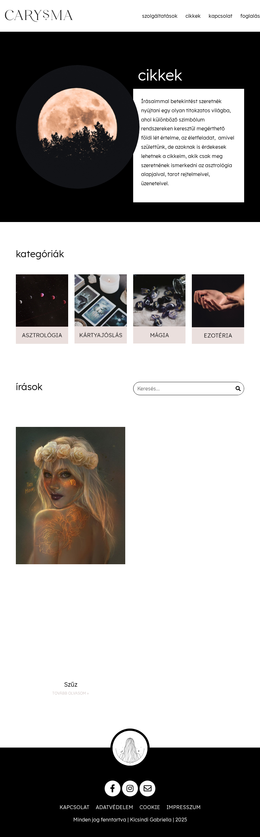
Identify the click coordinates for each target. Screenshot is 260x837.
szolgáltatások (160, 16)
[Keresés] (238, 388)
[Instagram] (130, 788)
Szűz (70, 684)
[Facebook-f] (112, 788)
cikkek (193, 16)
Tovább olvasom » (70, 693)
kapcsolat (220, 16)
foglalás (250, 16)
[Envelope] (147, 788)
